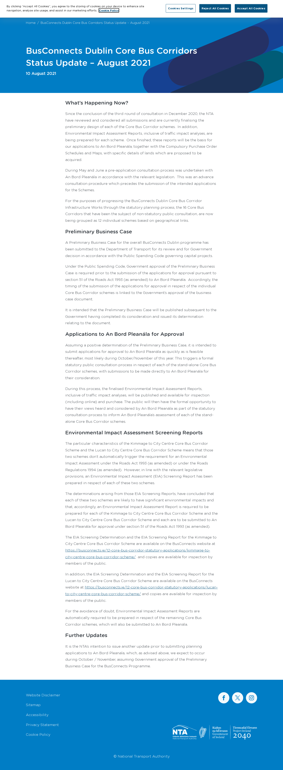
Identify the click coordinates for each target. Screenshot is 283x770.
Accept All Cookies (251, 8)
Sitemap (33, 704)
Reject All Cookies (215, 8)
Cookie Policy (38, 734)
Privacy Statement (42, 724)
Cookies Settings (180, 8)
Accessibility (37, 714)
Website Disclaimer (43, 695)
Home (31, 22)
